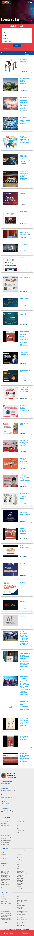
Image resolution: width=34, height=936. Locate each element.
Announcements (12, 53)
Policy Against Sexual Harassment (6, 916)
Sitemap (19, 886)
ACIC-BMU (3, 851)
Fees (18, 866)
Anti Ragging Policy (21, 905)
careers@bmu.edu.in (7, 797)
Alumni (18, 868)
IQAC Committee (21, 896)
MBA (18, 825)
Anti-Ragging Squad (5, 911)
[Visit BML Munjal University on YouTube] (2, 811)
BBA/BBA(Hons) (4, 825)
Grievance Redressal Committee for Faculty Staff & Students (6, 920)
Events (27, 53)
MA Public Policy (5, 844)
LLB (18, 823)
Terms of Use (20, 888)
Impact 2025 (4, 923)
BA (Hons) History (5, 842)
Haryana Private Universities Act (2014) (22, 918)
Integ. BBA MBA (20, 820)
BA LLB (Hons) (4, 822)
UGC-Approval (4, 862)
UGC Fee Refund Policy (6, 901)
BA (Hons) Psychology (6, 837)
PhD (18, 828)
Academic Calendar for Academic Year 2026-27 (21, 922)
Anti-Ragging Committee (20, 908)
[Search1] (28, 2)
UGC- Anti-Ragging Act (6, 913)
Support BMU (20, 854)
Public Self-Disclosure (6, 900)
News (21, 53)
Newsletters (4, 888)
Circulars (3, 895)
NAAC (18, 898)
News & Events (20, 878)
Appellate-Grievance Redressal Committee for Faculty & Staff (22, 913)
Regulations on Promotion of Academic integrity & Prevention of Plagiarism (22, 874)
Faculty (2, 856)
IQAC (18, 895)
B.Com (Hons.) (20, 822)
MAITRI (2, 852)
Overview (3, 53)
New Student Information (20, 881)
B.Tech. (2, 820)
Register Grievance (21, 916)
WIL (18, 832)
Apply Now (25, 933)
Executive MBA (20, 830)
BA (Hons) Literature (6, 840)
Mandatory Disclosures (3, 897)
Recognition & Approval (20, 884)
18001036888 (5, 804)
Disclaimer (3, 886)
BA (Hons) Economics (6, 839)
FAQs (18, 862)
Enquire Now (8, 933)
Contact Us (3, 858)
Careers (3, 860)
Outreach (19, 856)
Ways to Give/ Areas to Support (21, 858)
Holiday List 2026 (21, 925)
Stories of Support (21, 861)
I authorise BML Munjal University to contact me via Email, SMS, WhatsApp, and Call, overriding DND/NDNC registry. (16, 48)
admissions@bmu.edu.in (8, 790)
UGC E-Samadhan (5, 884)
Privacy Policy (4, 882)
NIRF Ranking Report (6, 903)
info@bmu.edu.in (6, 784)
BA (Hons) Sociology (5, 835)
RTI (18, 903)
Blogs (18, 864)
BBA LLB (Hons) (4, 823)
